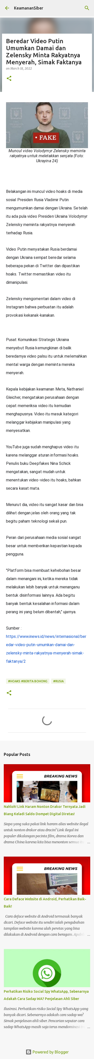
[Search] (87, 8)
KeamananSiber (28, 8)
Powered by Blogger (50, 1052)
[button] (9, 78)
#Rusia (58, 681)
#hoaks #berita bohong (27, 681)
